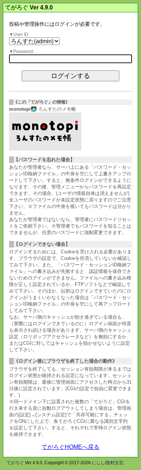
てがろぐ (16, 8)
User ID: (21, 34)
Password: (23, 51)
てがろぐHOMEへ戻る (70, 447)
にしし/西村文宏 (107, 462)
